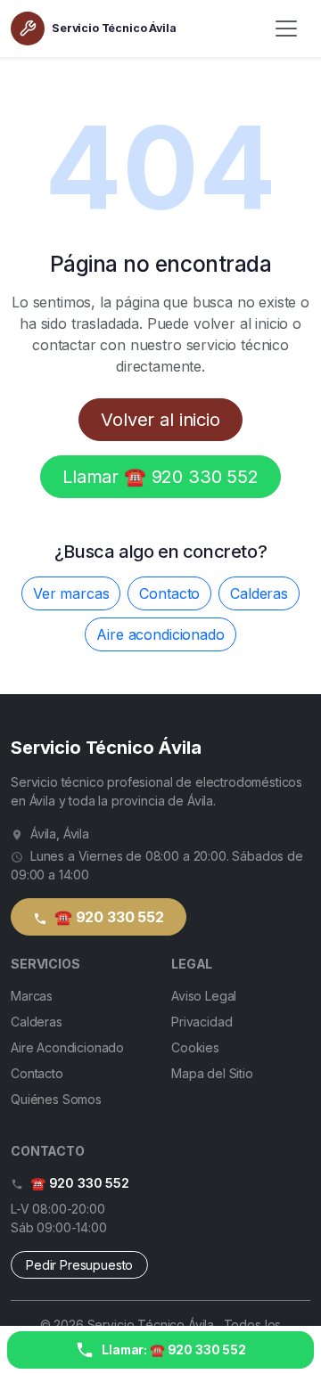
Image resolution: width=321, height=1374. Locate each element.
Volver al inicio (160, 419)
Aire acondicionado (160, 634)
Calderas (259, 593)
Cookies (195, 1047)
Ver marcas (71, 593)
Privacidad (201, 1021)
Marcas (32, 995)
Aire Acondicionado (67, 1047)
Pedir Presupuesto (79, 1264)
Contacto (169, 593)
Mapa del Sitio (212, 1073)
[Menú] (286, 28)
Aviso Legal (203, 995)
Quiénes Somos (56, 1099)
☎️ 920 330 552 (107, 917)
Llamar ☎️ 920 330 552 (160, 476)
